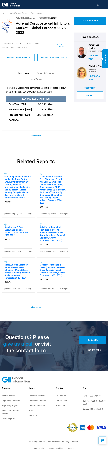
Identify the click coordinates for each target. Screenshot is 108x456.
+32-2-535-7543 (96, 409)
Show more (36, 135)
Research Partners (37, 396)
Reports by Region (10, 405)
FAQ (31, 410)
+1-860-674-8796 (94, 396)
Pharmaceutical (36, 13)
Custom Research (37, 405)
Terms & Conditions (56, 448)
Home (4, 13)
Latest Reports (8, 418)
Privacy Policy (39, 448)
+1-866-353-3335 (92, 350)
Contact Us (92, 340)
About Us (33, 415)
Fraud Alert (61, 405)
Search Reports (8, 396)
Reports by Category (11, 401)
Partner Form (61, 401)
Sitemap (71, 448)
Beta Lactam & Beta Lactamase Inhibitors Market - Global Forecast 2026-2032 (16, 231)
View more (36, 307)
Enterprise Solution (37, 401)
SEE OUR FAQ (90, 88)
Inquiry (90, 95)
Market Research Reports (18, 13)
